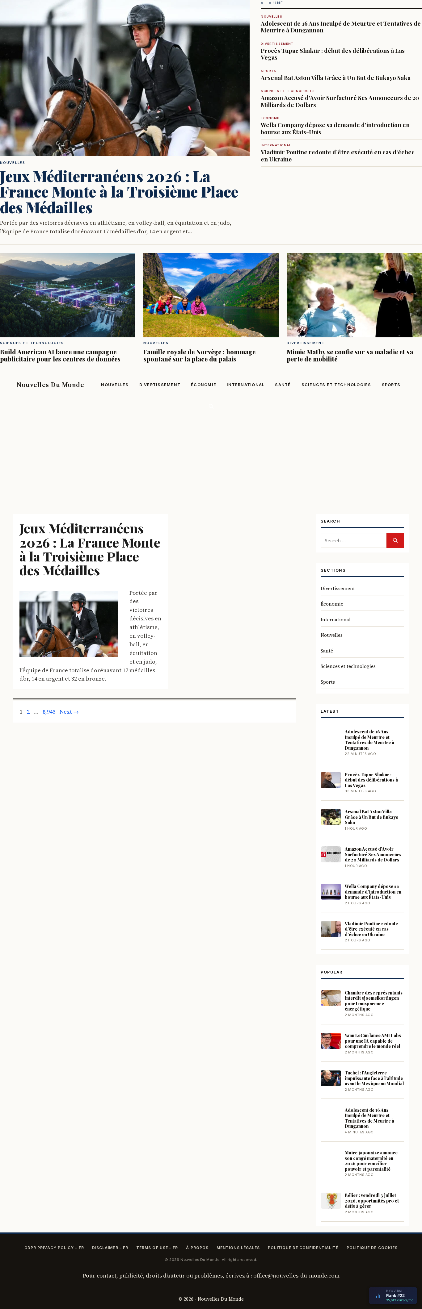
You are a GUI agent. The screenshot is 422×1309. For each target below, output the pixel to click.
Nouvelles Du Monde (50, 384)
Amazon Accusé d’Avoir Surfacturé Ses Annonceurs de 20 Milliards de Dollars (340, 98)
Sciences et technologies (336, 384)
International (245, 384)
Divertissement (160, 384)
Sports (391, 384)
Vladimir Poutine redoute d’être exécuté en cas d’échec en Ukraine (338, 153)
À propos (197, 1247)
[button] (211, 406)
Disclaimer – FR (110, 1247)
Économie (203, 384)
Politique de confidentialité (303, 1247)
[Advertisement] (211, 461)
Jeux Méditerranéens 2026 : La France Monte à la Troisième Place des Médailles (89, 549)
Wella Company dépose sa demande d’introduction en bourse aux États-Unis (335, 125)
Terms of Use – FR (157, 1247)
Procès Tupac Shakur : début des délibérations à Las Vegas (333, 51)
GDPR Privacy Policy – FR (54, 1247)
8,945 (48, 711)
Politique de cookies (372, 1247)
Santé (283, 384)
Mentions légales (238, 1247)
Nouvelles (115, 384)
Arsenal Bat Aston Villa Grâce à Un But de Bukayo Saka (336, 75)
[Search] (395, 540)
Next (69, 711)
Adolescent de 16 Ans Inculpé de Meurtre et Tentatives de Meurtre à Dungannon (341, 24)
